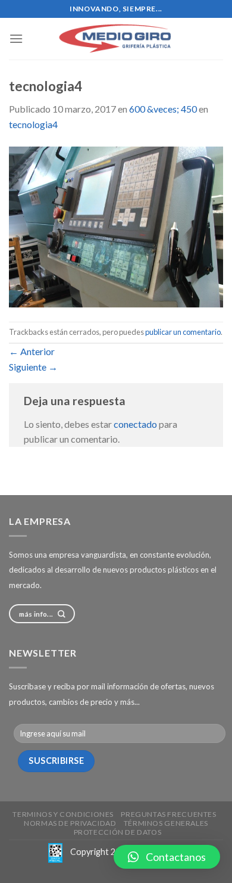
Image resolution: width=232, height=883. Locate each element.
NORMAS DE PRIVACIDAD (70, 823)
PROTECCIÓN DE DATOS (118, 832)
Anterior (32, 351)
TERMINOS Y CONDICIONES (62, 814)
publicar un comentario (183, 332)
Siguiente (33, 366)
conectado (135, 424)
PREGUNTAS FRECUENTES (168, 814)
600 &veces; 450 (163, 108)
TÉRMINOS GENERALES (166, 823)
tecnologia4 (33, 124)
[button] (167, 857)
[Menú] (16, 38)
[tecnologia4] (116, 225)
